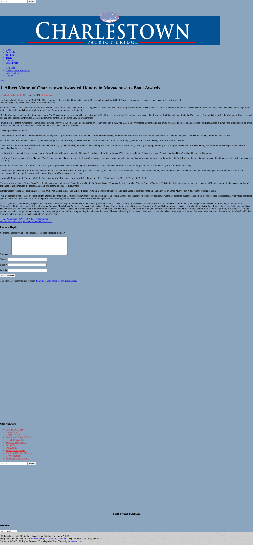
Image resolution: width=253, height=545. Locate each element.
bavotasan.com (75, 541)
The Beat (10, 55)
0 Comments (48, 95)
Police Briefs (12, 63)
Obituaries (10, 60)
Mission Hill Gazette (15, 450)
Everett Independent (15, 440)
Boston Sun (11, 432)
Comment (5, 254)
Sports (9, 57)
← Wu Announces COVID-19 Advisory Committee (24, 219)
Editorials (10, 52)
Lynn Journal (12, 448)
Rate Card (10, 67)
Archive (9, 75)
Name (3, 259)
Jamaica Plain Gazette (16, 442)
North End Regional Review (19, 453)
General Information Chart (18, 70)
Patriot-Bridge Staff (12, 95)
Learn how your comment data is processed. (56, 281)
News (8, 49)
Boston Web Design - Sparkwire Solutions (46, 538)
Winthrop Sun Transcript (17, 458)
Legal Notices (12, 73)
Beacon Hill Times (14, 429)
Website (3, 270)
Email (3, 264)
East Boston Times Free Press (19, 437)
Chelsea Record (13, 434)
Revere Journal (13, 455)
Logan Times (12, 445)
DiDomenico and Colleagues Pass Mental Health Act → (26, 221)
